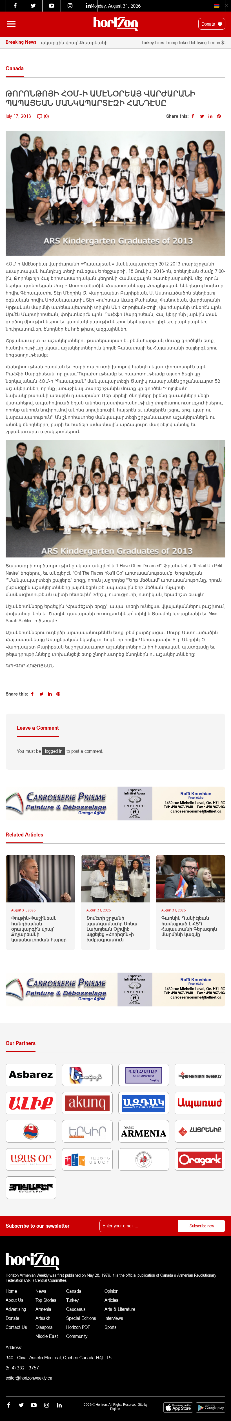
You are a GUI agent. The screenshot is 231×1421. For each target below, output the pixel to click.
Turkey (72, 1300)
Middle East (46, 1336)
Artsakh (42, 1318)
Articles (111, 1300)
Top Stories (45, 1300)
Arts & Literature (120, 1309)
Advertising (16, 1309)
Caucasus (76, 1309)
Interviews (114, 1318)
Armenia (43, 1309)
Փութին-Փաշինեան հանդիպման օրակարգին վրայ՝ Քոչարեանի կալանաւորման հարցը (38, 928)
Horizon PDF (78, 1327)
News (40, 1291)
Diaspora (44, 1327)
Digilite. (115, 1409)
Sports (111, 1327)
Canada (73, 1291)
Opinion (111, 1291)
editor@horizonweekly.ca (29, 1377)
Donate (208, 23)
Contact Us (16, 1327)
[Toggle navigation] (11, 24)
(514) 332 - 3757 (22, 1367)
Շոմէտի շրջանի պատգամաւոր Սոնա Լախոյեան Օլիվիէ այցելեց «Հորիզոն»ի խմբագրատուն (111, 928)
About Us (14, 1300)
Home (11, 1291)
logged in (53, 751)
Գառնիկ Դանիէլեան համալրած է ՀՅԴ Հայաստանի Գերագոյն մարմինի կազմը (189, 926)
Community (76, 1336)
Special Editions (81, 1318)
